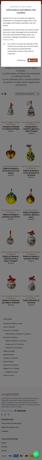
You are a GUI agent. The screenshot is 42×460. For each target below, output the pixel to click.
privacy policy (8, 39)
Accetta (33, 60)
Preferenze (21, 60)
